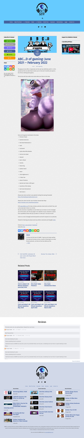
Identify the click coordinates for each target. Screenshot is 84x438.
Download (34, 225)
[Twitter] (22, 230)
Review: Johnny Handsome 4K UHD (72, 404)
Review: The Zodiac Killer (47, 254)
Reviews (39, 22)
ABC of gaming (39, 66)
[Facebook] (19, 230)
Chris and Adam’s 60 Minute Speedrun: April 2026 (37, 306)
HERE (54, 220)
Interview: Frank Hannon (45, 407)
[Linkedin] (30, 230)
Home (11, 22)
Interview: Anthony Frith (45, 391)
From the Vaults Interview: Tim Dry (46, 412)
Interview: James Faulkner (46, 402)
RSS (24, 227)
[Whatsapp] (33, 230)
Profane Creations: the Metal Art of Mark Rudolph (20, 420)
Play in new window (27, 225)
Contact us (71, 22)
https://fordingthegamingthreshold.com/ (27, 197)
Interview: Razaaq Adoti (45, 396)
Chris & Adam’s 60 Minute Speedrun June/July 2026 (23, 285)
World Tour (45, 22)
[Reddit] (27, 230)
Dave (33, 66)
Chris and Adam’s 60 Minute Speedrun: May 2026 (24, 306)
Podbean (10, 41)
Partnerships (60, 22)
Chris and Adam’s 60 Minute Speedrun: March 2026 (50, 306)
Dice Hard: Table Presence (36, 284)
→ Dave (28, 243)
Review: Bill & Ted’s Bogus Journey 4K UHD (72, 415)
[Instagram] (24, 230)
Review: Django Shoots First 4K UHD (71, 392)
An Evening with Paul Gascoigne (18, 413)
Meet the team (18, 22)
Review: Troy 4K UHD (71, 410)
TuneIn (10, 51)
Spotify (10, 54)
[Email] (38, 230)
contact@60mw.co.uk (49, 432)
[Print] (35, 230)
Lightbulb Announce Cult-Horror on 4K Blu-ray (20, 397)
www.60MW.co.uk (24, 206)
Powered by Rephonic (76, 361)
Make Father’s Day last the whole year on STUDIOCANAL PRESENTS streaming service (15, 406)
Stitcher (10, 47)
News (33, 22)
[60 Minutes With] (42, 15)
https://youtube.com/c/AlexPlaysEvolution (28, 202)
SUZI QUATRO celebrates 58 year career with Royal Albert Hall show (28, 255)
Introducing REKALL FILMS (20, 391)
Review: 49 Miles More (71, 398)
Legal (66, 22)
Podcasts (27, 22)
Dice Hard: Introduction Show (50, 284)
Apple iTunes (10, 44)
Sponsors (52, 22)
